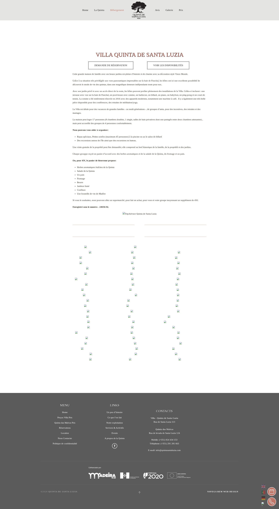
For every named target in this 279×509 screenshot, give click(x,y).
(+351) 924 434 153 (168, 440)
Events (115, 433)
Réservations (65, 428)
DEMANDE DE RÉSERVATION (110, 65)
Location (65, 433)
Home (85, 10)
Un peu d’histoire (114, 412)
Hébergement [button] (117, 10)
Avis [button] (157, 10)
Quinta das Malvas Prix (64, 423)
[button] (94, 247)
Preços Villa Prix (64, 417)
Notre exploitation (114, 423)
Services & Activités (114, 428)
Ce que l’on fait (115, 417)
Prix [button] (181, 10)
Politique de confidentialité (65, 443)
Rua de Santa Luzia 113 (164, 422)
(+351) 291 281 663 (170, 443)
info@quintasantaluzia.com (168, 450)
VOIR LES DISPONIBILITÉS (168, 65)
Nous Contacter (65, 438)
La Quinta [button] (99, 10)
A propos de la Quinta (115, 438)
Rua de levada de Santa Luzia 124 (164, 433)
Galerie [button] (169, 10)
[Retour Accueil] (139, 10)
